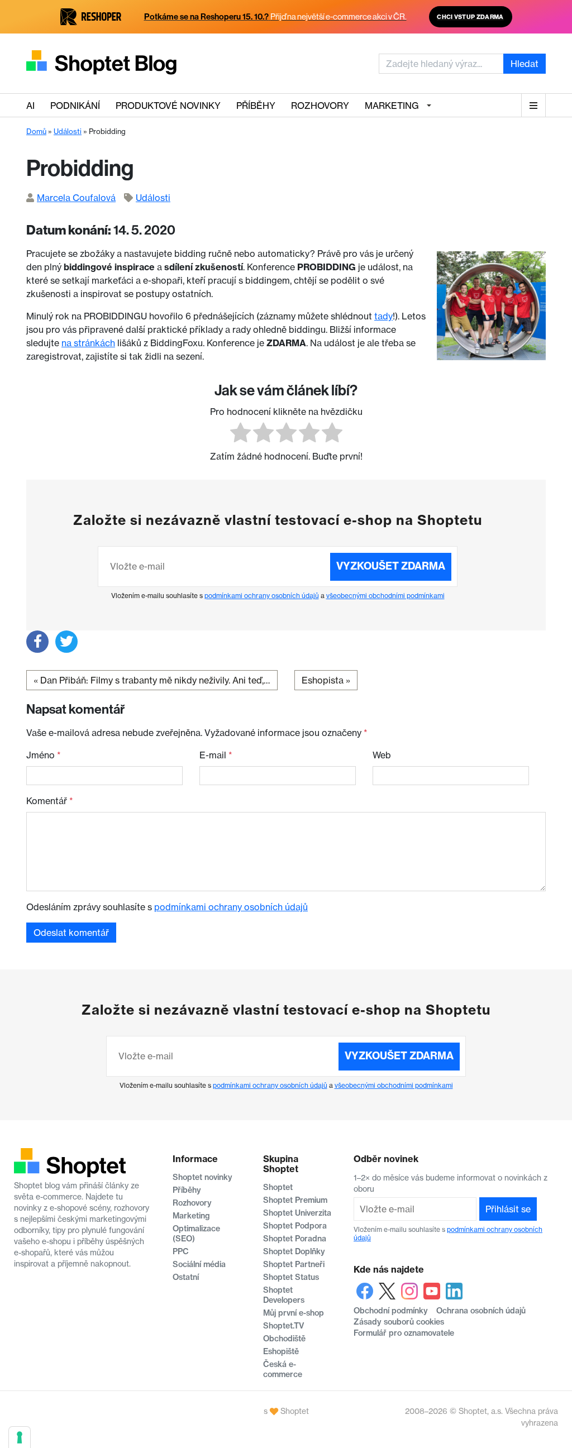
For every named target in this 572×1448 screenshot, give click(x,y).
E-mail (215, 755)
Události (68, 131)
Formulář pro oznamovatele (404, 1333)
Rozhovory (320, 105)
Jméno (43, 755)
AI (30, 105)
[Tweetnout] (66, 641)
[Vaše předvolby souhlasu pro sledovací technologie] (19, 1437)
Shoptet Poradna (294, 1239)
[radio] (240, 434)
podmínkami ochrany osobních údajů (261, 595)
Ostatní (186, 1277)
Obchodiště (284, 1339)
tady (383, 316)
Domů (36, 131)
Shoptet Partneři (294, 1264)
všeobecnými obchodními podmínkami (385, 595)
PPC (181, 1251)
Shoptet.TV (283, 1326)
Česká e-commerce (282, 1369)
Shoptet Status (291, 1277)
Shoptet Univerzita (297, 1213)
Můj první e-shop (293, 1313)
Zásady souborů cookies (399, 1322)
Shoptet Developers (283, 1295)
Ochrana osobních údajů (481, 1311)
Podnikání (75, 105)
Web (382, 755)
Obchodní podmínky (391, 1311)
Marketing (392, 105)
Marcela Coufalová (76, 197)
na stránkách (88, 342)
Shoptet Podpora (295, 1226)
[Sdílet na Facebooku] (37, 641)
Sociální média (199, 1264)
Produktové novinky (168, 105)
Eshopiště (281, 1351)
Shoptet (278, 1187)
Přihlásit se (508, 1209)
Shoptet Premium (295, 1200)
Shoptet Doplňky (294, 1251)
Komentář (49, 800)
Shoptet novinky (202, 1177)
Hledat (524, 63)
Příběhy (255, 105)
